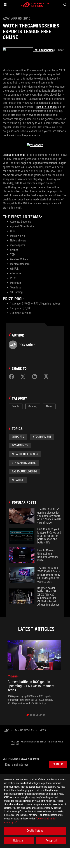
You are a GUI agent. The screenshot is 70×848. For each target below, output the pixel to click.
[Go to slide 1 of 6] (28, 715)
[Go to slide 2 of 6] (31, 715)
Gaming (32, 406)
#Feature (18, 480)
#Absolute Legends (24, 471)
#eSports (18, 436)
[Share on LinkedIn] (34, 377)
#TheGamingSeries (24, 462)
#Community (20, 445)
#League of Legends (25, 454)
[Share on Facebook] (11, 377)
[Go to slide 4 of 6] (37, 715)
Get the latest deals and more (21, 758)
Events (15, 406)
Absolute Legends (46, 107)
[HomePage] (6, 731)
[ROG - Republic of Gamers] (35, 4)
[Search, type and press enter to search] (65, 4)
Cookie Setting (35, 830)
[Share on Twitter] (23, 377)
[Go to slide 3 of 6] (34, 715)
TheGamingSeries (43, 50)
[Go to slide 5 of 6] (40, 715)
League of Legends (14, 155)
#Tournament (42, 436)
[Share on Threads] (46, 377)
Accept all (51, 840)
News (49, 406)
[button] (5, 4)
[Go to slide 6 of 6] (44, 715)
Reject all (18, 840)
